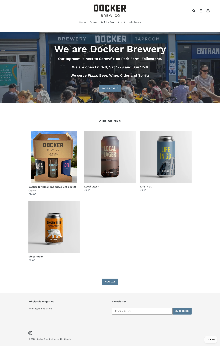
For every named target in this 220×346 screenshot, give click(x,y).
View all (110, 282)
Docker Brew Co (44, 339)
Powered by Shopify (61, 339)
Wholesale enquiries (40, 308)
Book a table (110, 88)
